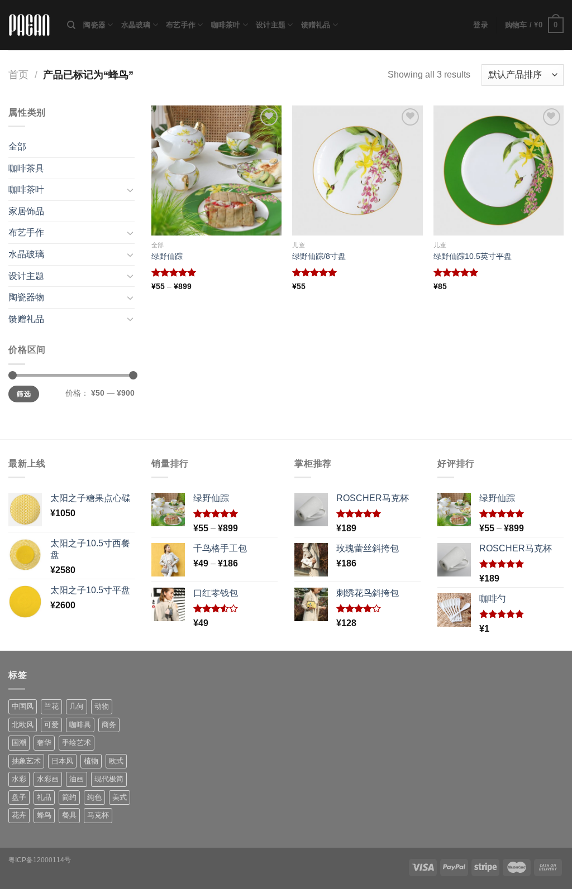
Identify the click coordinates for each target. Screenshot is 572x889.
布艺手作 (181, 25)
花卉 (19, 815)
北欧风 (23, 724)
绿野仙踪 (167, 256)
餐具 (69, 815)
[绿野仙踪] (216, 170)
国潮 (19, 742)
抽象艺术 (26, 761)
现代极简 (108, 779)
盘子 (19, 797)
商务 (109, 724)
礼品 (44, 797)
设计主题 (270, 25)
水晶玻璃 (136, 25)
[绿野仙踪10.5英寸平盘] (498, 170)
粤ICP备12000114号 (39, 860)
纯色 (94, 797)
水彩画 (48, 779)
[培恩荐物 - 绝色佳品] (29, 25)
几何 (76, 706)
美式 (119, 797)
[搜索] (71, 25)
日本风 (62, 761)
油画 (76, 779)
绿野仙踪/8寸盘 (319, 256)
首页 (18, 74)
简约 (69, 797)
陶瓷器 (94, 25)
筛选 (24, 394)
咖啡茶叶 (226, 25)
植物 (91, 761)
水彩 (19, 779)
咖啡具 (80, 724)
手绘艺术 (76, 742)
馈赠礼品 (316, 25)
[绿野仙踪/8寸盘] (357, 170)
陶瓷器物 (26, 297)
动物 (101, 706)
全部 (17, 146)
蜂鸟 (44, 815)
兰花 (51, 706)
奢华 (44, 742)
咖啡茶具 (26, 168)
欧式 (116, 761)
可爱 (51, 724)
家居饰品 (26, 211)
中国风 (23, 706)
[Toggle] (130, 189)
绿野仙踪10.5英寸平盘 (472, 256)
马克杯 (98, 815)
